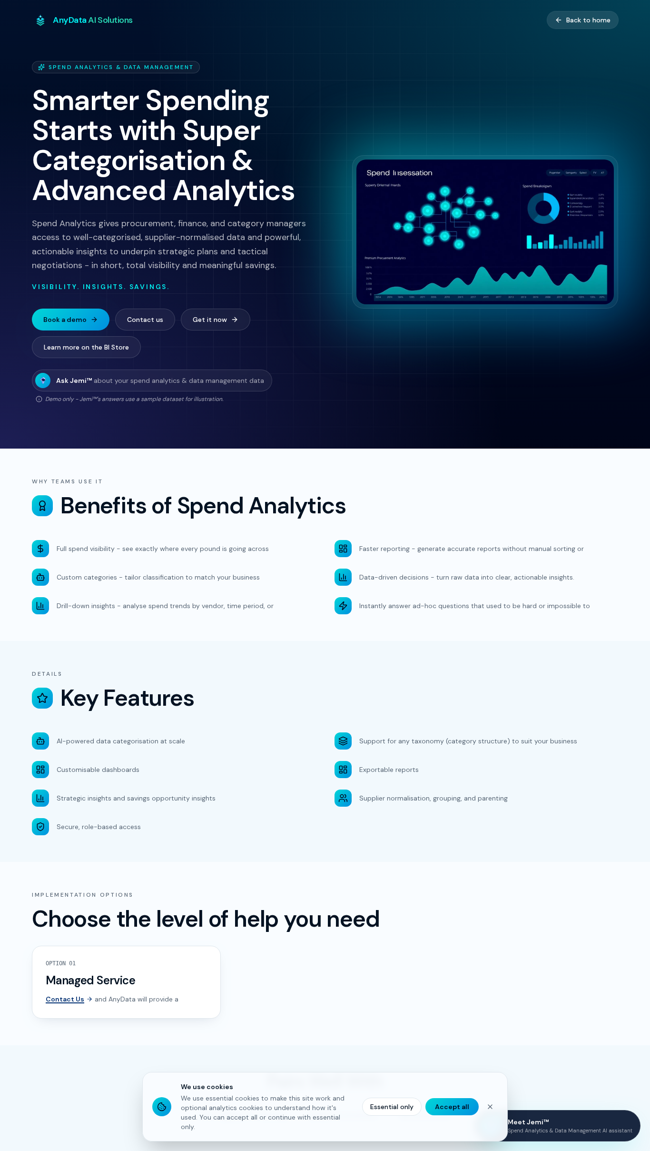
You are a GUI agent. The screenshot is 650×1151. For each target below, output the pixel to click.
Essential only (392, 1106)
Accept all (452, 1106)
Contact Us (65, 999)
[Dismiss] (490, 1106)
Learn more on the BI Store (86, 347)
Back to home (588, 20)
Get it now (210, 319)
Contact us (145, 319)
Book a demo (65, 319)
